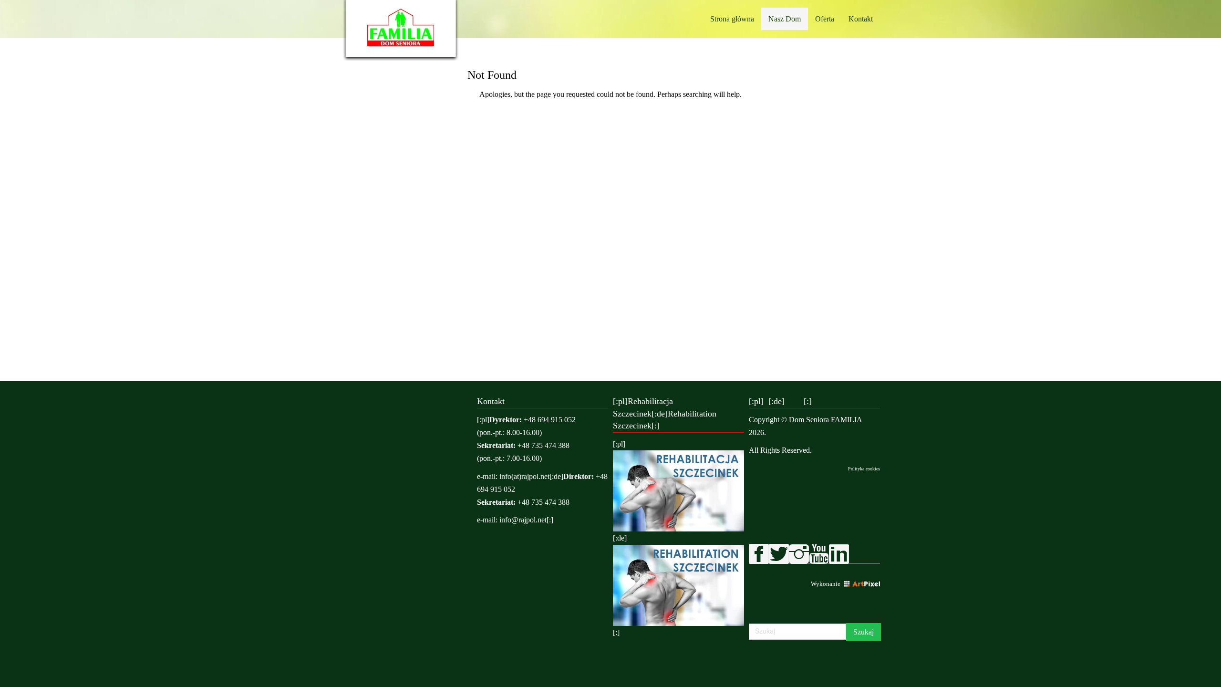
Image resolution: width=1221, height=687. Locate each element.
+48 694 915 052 (550, 420)
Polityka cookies (864, 468)
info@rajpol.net (523, 520)
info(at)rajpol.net (524, 476)
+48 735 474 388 (543, 445)
